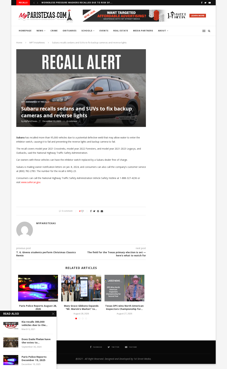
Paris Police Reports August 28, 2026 (38, 307)
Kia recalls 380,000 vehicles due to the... (35, 323)
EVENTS (104, 30)
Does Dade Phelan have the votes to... (36, 340)
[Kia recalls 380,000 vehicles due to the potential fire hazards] (10, 325)
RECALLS (45, 102)
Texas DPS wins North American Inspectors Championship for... (124, 307)
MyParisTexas (30, 121)
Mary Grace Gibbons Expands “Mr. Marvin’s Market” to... (81, 307)
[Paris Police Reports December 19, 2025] (10, 360)
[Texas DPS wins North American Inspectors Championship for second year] (124, 288)
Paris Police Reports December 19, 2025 (34, 358)
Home (19, 42)
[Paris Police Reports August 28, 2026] (38, 288)
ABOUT (162, 30)
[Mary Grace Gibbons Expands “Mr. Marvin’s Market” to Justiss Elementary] (81, 288)
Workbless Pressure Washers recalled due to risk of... (77, 2)
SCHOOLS (86, 30)
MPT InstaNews (37, 42)
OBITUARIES (69, 30)
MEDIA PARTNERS (143, 30)
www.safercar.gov (30, 182)
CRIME (54, 30)
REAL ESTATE (120, 30)
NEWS (40, 30)
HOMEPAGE (25, 30)
